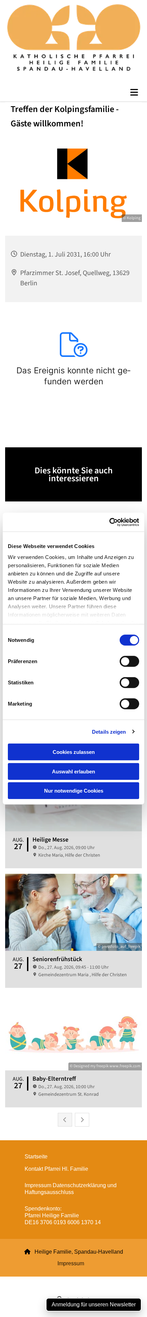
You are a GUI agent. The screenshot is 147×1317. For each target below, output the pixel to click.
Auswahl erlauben (73, 771)
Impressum (70, 1263)
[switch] (129, 661)
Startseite (36, 1156)
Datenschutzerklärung (48, 1280)
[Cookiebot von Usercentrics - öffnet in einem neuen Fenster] (109, 522)
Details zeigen (109, 731)
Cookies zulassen (74, 752)
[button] (73, 92)
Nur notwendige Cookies (73, 791)
